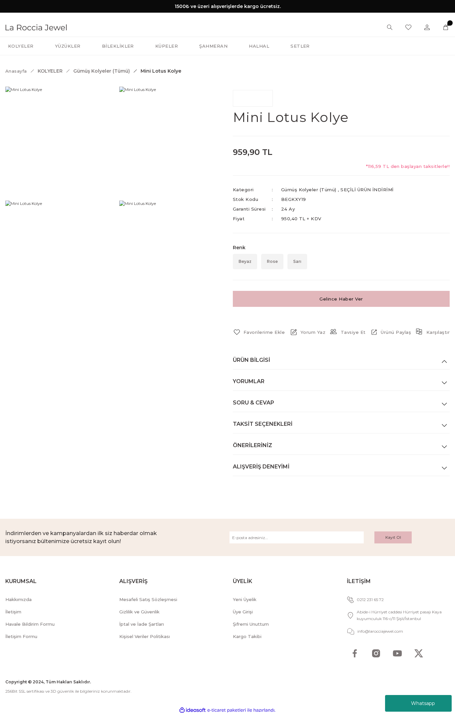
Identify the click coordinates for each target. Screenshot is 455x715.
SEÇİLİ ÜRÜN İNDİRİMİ (367, 189)
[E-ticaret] (226, 710)
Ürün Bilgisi (251, 360)
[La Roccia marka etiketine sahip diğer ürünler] (253, 98)
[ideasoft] (192, 710)
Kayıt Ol (393, 537)
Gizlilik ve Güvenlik (139, 611)
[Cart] (446, 27)
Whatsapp (423, 703)
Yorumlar (248, 381)
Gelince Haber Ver (341, 299)
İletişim (13, 611)
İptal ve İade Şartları (141, 624)
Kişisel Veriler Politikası (144, 636)
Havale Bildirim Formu (30, 624)
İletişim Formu (21, 636)
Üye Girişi (243, 611)
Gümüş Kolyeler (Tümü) (308, 189)
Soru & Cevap (253, 402)
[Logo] (36, 26)
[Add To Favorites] (259, 332)
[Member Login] (427, 27)
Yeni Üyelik (244, 599)
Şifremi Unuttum (251, 624)
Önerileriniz (252, 445)
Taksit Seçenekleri (262, 424)
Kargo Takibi (247, 636)
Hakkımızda (18, 599)
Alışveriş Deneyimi (261, 466)
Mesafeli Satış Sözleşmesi (148, 599)
